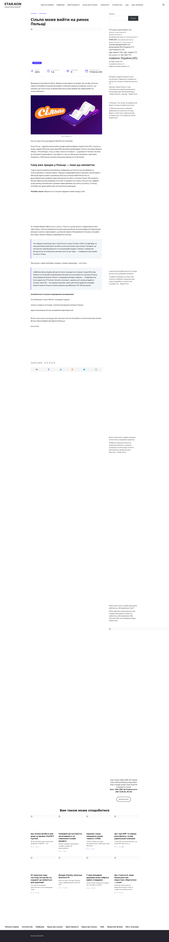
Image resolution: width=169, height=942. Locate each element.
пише (38, 141)
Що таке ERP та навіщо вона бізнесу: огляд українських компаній (125, 836)
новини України (123, 58)
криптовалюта (116, 49)
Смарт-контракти (127, 42)
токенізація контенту (116, 64)
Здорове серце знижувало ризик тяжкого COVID (94, 836)
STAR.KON (12, 4)
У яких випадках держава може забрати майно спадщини (97, 877)
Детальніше (124, 799)
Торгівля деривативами (119, 44)
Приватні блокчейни (115, 42)
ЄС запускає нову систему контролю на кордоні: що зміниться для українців (41, 878)
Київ (113, 39)
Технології (105, 5)
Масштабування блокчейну (125, 39)
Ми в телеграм (132, 927)
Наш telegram (137, 5)
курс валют (116, 52)
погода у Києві (115, 61)
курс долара (114, 55)
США (127, 5)
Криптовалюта (73, 5)
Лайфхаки (60, 5)
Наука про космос (90, 5)
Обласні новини (47, 5)
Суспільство (117, 5)
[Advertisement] (66, 209)
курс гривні (130, 52)
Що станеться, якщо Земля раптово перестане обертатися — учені (125, 878)
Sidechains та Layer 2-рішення (117, 32)
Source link (35, 326)
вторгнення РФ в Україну (121, 47)
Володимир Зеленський (117, 37)
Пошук (112, 14)
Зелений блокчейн (132, 37)
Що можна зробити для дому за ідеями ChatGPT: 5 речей (42, 836)
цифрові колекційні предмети (119, 66)
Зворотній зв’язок (115, 927)
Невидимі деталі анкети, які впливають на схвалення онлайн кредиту (70, 837)
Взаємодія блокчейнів (115, 34)
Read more (133, 94)
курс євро (126, 55)
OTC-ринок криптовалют (120, 30)
